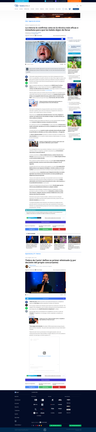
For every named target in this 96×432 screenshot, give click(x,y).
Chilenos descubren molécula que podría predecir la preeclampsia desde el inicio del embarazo (50, 102)
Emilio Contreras (32, 265)
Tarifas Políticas (18, 424)
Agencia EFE (35, 34)
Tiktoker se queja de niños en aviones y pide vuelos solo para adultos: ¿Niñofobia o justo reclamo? (51, 142)
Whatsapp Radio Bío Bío (76, 425)
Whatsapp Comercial (56, 425)
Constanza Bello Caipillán (36, 32)
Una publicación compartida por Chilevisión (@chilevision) (44, 370)
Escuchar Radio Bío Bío (75, 1)
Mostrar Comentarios (45, 222)
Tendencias (17, 410)
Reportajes (17, 417)
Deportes (17, 407)
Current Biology (48, 90)
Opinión (16, 414)
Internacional (17, 400)
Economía (17, 403)
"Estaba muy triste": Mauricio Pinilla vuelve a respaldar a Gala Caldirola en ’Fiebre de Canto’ (52, 319)
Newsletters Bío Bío (50, 1)
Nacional (16, 396)
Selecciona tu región (20, 1)
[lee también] (34, 321)
